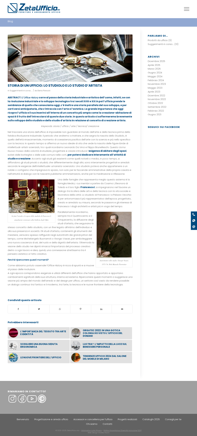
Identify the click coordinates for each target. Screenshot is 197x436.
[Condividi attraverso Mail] (122, 309)
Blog (10, 21)
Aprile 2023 (154, 91)
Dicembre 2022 (156, 95)
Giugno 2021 (154, 114)
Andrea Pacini (103, 432)
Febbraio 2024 (156, 80)
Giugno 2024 (155, 72)
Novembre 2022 (157, 99)
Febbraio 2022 (156, 110)
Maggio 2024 (155, 76)
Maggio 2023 (155, 87)
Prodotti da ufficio (158, 40)
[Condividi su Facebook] (18, 309)
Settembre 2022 (157, 106)
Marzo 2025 (154, 68)
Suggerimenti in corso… (161, 44)
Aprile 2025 (154, 65)
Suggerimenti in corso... (21, 90)
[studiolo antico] (70, 58)
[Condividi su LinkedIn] (101, 309)
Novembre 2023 (157, 84)
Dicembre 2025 (156, 61)
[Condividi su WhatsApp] (60, 309)
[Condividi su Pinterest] (80, 309)
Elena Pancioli (44, 90)
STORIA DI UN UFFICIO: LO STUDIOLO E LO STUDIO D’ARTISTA (55, 85)
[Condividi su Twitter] (39, 309)
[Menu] (185, 9)
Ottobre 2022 (155, 103)
